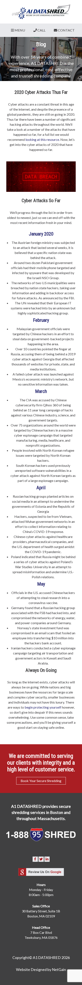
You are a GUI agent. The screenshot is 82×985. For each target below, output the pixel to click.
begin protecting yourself (43, 707)
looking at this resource (42, 139)
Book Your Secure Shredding (41, 781)
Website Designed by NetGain (41, 969)
